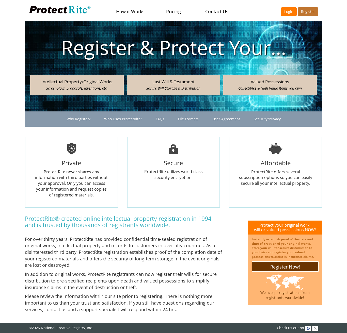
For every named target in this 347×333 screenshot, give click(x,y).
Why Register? (78, 118)
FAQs (160, 118)
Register (308, 11)
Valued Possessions (270, 84)
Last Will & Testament (173, 84)
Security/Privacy (267, 118)
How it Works (130, 11)
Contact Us (216, 11)
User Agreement (226, 118)
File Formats (188, 118)
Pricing (173, 11)
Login (288, 11)
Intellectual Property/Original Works (76, 84)
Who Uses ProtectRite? (123, 118)
